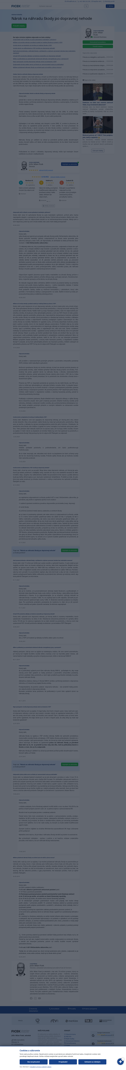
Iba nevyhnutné (33, 1062)
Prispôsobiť (63, 1062)
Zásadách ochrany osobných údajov (40, 1067)
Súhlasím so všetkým (92, 1062)
